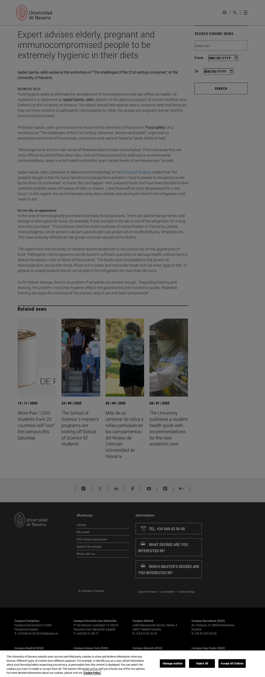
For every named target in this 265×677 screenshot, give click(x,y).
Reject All (202, 663)
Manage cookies (173, 663)
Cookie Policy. (92, 673)
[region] (132, 663)
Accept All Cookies (232, 663)
